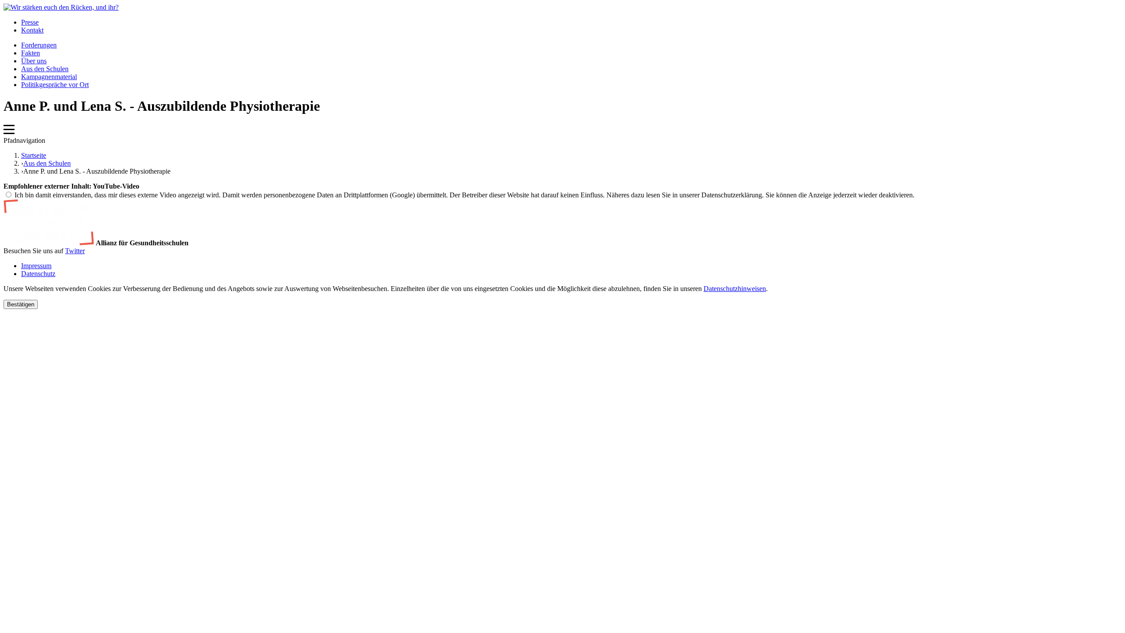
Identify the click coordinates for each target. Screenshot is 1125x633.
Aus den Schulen (45, 69)
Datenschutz (38, 273)
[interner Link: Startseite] (61, 7)
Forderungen (39, 45)
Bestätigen (20, 304)
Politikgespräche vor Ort (55, 84)
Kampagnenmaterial (49, 76)
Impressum (36, 265)
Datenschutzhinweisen (735, 288)
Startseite (33, 155)
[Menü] (9, 132)
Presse (30, 22)
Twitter (75, 251)
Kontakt (32, 30)
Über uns (34, 61)
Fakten (30, 53)
